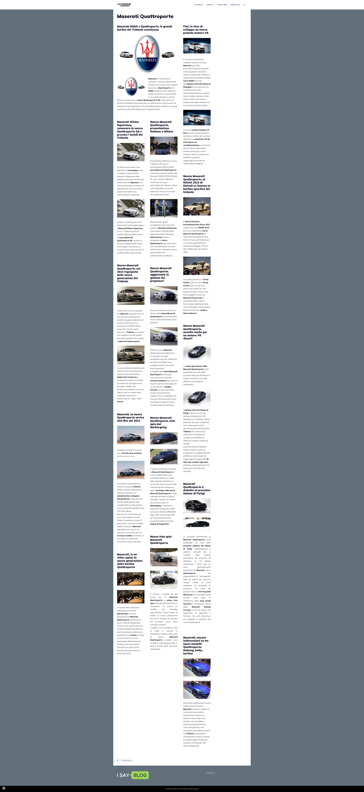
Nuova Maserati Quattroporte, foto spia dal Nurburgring (162, 422)
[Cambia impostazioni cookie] (4, 788)
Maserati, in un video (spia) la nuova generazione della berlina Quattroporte (129, 561)
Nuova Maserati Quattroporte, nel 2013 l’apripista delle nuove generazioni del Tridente (128, 273)
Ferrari (139, 253)
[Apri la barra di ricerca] (244, 5)
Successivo (128, 760)
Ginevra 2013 (235, 5)
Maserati (187, 369)
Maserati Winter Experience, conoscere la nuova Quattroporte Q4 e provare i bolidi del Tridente (130, 129)
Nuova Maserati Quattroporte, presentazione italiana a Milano (161, 126)
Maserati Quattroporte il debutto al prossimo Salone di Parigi (196, 488)
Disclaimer (210, 773)
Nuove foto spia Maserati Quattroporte (161, 540)
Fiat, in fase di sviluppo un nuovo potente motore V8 (195, 29)
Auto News (198, 5)
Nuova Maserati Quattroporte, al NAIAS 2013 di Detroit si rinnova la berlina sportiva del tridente (196, 184)
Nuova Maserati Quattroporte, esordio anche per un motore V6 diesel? (195, 332)
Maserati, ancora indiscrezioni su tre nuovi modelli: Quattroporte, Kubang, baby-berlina (195, 645)
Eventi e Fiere (222, 5)
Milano (166, 161)
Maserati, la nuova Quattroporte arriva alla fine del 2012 (130, 417)
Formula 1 (210, 5)
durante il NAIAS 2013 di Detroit (163, 176)
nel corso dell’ (196, 84)
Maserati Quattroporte (166, 170)
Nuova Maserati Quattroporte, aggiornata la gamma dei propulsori (161, 274)
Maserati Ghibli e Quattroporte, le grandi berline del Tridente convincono (144, 28)
